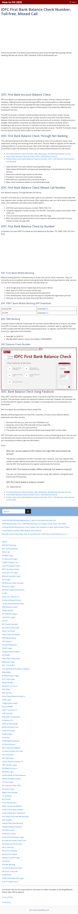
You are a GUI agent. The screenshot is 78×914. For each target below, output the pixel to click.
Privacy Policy (7, 897)
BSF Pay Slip (7, 693)
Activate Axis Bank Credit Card (14, 840)
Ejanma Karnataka (9, 854)
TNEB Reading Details (11, 741)
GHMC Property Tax (10, 562)
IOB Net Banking (8, 864)
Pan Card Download (10, 548)
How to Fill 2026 (12, 2)
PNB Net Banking (9, 638)
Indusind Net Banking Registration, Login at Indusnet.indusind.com (29, 520)
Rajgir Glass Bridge (9, 792)
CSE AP (5, 621)
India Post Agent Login (11, 566)
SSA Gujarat (7, 641)
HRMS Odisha (7, 610)
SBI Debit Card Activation (12, 844)
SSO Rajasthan (8, 758)
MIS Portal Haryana (10, 624)
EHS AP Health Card (10, 881)
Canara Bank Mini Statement (13, 813)
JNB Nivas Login (8, 662)
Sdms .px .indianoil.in (10, 597)
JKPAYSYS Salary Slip (10, 727)
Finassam (6, 737)
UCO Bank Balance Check (12, 868)
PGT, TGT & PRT (8, 665)
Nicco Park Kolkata (9, 851)
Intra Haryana (7, 754)
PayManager (7, 734)
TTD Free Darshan (9, 803)
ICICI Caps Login (8, 679)
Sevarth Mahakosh (9, 645)
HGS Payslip (7, 820)
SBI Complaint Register (11, 748)
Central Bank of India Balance (14, 775)
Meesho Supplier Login (11, 576)
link (47, 309)
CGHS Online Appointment (12, 809)
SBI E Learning (8, 847)
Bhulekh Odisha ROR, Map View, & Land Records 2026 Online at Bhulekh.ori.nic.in (34, 534)
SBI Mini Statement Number (13, 590)
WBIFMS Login (8, 772)
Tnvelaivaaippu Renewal (12, 827)
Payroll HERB (7, 706)
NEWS (4, 542)
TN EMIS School (8, 830)
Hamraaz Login (8, 586)
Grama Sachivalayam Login (13, 837)
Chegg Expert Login (10, 703)
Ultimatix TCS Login (10, 573)
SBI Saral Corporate (10, 871)
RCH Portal (6, 799)
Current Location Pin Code (12, 751)
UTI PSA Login (7, 782)
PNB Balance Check (9, 607)
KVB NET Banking (9, 545)
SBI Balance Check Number (13, 583)
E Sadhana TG (7, 720)
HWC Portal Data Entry (11, 658)
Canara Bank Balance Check (13, 603)
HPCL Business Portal (10, 569)
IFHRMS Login (7, 555)
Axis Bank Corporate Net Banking (15, 816)
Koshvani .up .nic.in (9, 686)
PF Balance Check (9, 833)
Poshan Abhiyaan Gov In (11, 600)
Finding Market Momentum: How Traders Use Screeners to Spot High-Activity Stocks (35, 527)
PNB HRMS (6, 672)
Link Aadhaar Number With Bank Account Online (21, 530)
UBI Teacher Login (9, 765)
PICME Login (7, 648)
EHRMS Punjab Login (10, 675)
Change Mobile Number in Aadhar (16, 669)
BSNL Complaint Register (12, 806)
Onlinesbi (6, 861)
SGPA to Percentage (10, 724)
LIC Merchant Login (9, 559)
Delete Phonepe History (11, 778)
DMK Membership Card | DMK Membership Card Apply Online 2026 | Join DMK (34, 524)
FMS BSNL (6, 689)
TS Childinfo (7, 796)
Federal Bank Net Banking (12, 823)
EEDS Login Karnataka (11, 634)
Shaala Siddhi (7, 682)
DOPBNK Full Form (9, 768)
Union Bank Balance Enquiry (13, 696)
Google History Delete (11, 651)
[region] (39, 34)
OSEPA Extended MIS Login (13, 878)
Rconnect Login (8, 789)
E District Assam (8, 744)
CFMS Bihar (6, 875)
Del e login (6, 579)
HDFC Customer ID (9, 710)
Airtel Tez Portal (8, 631)
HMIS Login (6, 700)
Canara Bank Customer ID (12, 761)
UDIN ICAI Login (8, 730)
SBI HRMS (6, 655)
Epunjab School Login (11, 627)
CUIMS (4, 593)
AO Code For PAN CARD (11, 785)
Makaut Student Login (11, 857)
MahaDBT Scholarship (11, 717)
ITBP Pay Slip (7, 713)
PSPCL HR (6, 552)
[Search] (28, 511)
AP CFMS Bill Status (10, 614)
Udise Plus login (8, 617)
